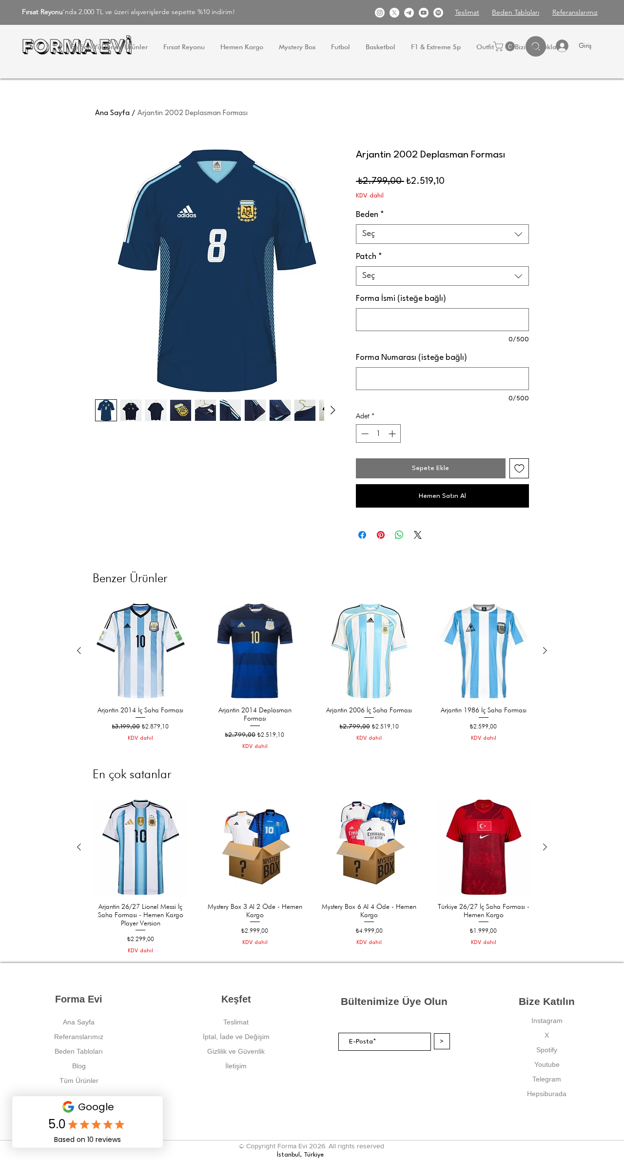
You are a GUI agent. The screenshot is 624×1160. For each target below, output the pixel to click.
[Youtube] (424, 13)
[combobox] (442, 234)
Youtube (547, 1064)
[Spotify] (438, 13)
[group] (312, 677)
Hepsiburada (546, 1094)
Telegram (546, 1079)
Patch (369, 257)
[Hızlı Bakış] (140, 651)
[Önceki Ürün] (79, 650)
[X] (394, 13)
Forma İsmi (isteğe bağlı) (401, 299)
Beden (370, 215)
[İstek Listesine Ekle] (519, 468)
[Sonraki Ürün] (545, 650)
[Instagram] (380, 13)
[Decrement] (363, 434)
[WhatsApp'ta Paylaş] (399, 535)
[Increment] (393, 434)
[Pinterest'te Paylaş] (381, 535)
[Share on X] (418, 535)
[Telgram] (409, 13)
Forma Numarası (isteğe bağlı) (411, 358)
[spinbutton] (378, 434)
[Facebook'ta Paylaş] (362, 535)
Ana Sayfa (112, 113)
